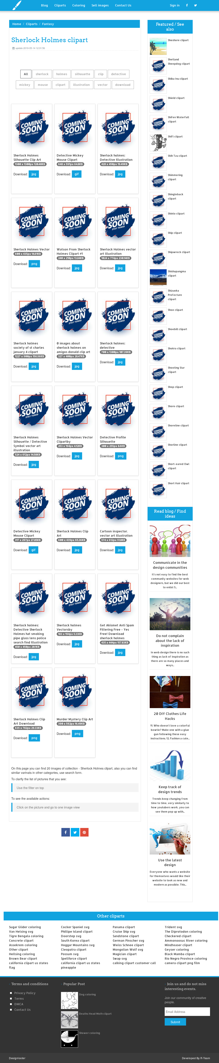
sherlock (42, 74)
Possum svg (69, 954)
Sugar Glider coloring (25, 927)
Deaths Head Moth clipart (95, 1013)
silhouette (82, 74)
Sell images (100, 5)
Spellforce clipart (74, 958)
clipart (60, 84)
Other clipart (18, 949)
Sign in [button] (175, 5)
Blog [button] (44, 5)
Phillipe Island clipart (77, 931)
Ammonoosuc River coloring (186, 940)
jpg (33, 174)
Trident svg (173, 927)
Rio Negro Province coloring (186, 958)
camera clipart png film (182, 963)
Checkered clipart (178, 936)
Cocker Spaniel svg (75, 927)
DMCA (18, 1004)
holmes (61, 74)
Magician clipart (125, 954)
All (26, 74)
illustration (81, 84)
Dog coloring (87, 994)
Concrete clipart (21, 940)
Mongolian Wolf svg (128, 949)
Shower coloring (89, 1033)
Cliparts (60, 5)
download (122, 84)
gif (77, 174)
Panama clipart (124, 927)
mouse (43, 84)
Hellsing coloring (22, 954)
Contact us (22, 1009)
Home (16, 24)
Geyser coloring (177, 949)
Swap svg (120, 958)
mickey (24, 84)
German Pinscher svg (128, 940)
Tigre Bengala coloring (26, 936)
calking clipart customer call (134, 963)
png (34, 263)
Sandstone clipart (126, 936)
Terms (19, 998)
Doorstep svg (71, 936)
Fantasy (48, 24)
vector (103, 84)
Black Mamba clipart (180, 954)
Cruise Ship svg (124, 931)
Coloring (78, 5)
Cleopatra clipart (73, 949)
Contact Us (123, 5)
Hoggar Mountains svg (78, 945)
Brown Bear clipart (23, 958)
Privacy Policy (25, 993)
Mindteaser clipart (178, 945)
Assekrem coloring (23, 945)
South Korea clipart (75, 940)
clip (101, 74)
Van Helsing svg (21, 931)
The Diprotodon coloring (183, 931)
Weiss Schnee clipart (128, 945)
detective (118, 74)
